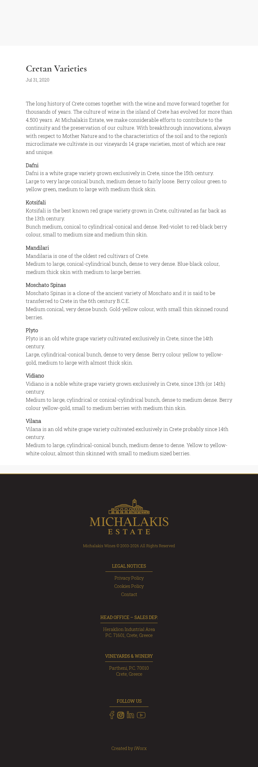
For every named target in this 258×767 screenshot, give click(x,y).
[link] (111, 715)
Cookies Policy (129, 586)
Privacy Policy (129, 578)
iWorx (140, 748)
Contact (129, 594)
